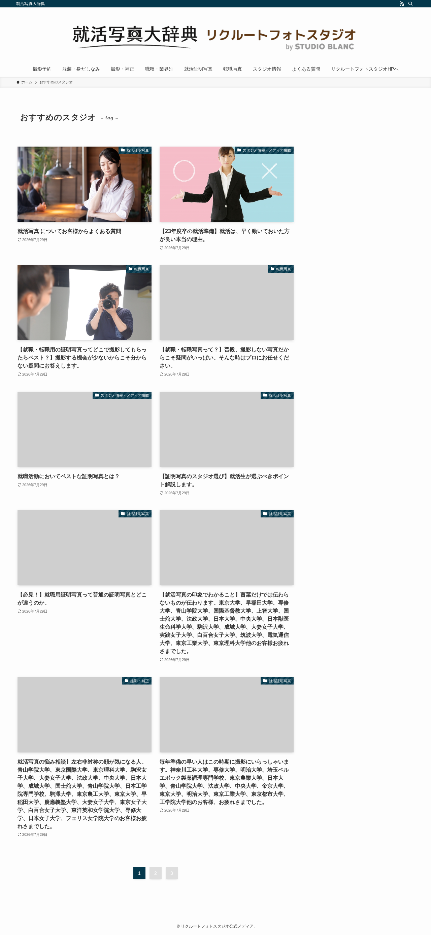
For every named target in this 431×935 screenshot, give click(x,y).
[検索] (410, 3)
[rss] (401, 3)
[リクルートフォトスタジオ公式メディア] (215, 35)
